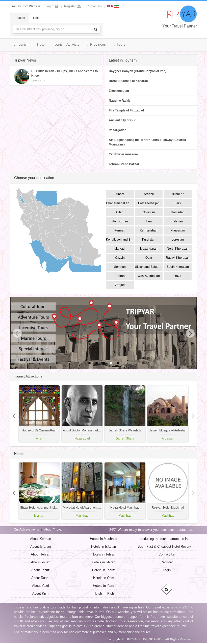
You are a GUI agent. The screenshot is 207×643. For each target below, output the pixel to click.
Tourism (19, 18)
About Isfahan (40, 546)
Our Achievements (26, 529)
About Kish (40, 593)
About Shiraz (40, 562)
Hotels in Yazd (103, 586)
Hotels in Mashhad (103, 539)
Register (70, 6)
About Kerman (40, 539)
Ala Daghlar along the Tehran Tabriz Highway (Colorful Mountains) (147, 142)
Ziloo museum (119, 91)
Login (167, 570)
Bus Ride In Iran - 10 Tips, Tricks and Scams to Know (64, 75)
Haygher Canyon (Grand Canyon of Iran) (137, 71)
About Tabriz (40, 570)
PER (110, 6)
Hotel (36, 18)
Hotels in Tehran (103, 554)
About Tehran (40, 554)
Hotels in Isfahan (103, 546)
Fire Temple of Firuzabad (126, 110)
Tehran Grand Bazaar (124, 164)
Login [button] (49, 6)
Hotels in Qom (103, 578)
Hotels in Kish (103, 593)
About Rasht (40, 578)
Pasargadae (117, 130)
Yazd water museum (123, 154)
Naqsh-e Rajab (119, 100)
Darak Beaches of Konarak (128, 81)
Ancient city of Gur (122, 120)
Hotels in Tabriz (103, 570)
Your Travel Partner (179, 26)
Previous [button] (193, 413)
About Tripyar (53, 529)
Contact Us (94, 6)
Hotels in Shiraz (103, 562)
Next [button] (13, 413)
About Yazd (40, 586)
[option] (167, 414)
